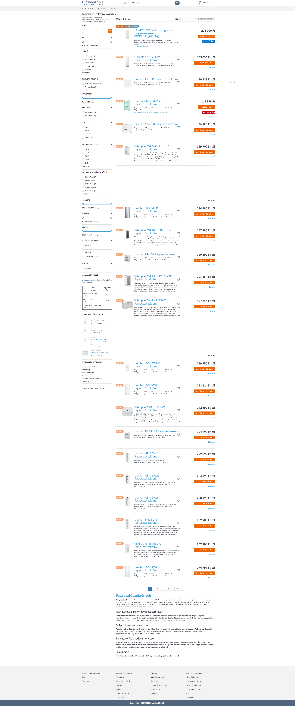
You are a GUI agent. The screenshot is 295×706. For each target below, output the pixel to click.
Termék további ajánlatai (141, 46)
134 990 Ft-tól (206, 432)
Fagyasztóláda (98, 17)
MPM (87, 70)
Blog (83, 677)
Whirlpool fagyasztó (101, 19)
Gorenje (87, 66)
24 (177, 588)
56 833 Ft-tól (207, 79)
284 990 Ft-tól (206, 476)
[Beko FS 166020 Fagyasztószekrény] (127, 128)
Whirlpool (88, 59)
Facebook (85, 681)
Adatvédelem (155, 689)
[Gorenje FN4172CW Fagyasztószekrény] (127, 61)
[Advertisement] (226, 47)
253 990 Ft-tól (206, 498)
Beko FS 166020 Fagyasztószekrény (156, 124)
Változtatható (89, 257)
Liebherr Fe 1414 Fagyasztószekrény (156, 431)
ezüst (87, 134)
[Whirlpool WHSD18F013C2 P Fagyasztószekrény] (127, 150)
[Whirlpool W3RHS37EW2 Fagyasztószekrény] (127, 305)
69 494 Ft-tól (207, 124)
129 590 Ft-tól (206, 254)
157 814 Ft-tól (206, 301)
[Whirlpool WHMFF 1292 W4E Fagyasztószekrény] (127, 280)
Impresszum (155, 693)
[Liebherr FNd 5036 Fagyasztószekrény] (127, 524)
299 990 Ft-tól (206, 454)
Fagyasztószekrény (87, 17)
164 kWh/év (89, 191)
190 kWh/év (89, 180)
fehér (87, 127)
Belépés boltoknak (192, 677)
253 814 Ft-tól (206, 385)
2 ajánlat (212, 90)
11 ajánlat (211, 442)
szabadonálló (89, 112)
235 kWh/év (89, 187)
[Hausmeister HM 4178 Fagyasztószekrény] (127, 105)
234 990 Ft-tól (206, 208)
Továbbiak (85, 73)
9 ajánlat (212, 157)
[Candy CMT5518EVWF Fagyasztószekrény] (127, 548)
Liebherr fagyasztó (99, 21)
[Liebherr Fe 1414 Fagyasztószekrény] (127, 436)
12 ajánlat (211, 265)
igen (86, 245)
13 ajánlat (211, 219)
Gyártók (119, 685)
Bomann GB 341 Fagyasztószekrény (156, 79)
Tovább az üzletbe (206, 36)
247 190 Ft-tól (206, 230)
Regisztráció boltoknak (193, 685)
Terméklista (120, 697)
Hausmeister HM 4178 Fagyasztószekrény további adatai (151, 112)
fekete (87, 138)
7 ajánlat (212, 68)
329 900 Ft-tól (206, 146)
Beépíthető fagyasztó (88, 19)
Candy (87, 63)
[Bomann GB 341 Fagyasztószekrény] (127, 83)
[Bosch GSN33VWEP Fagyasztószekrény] (127, 389)
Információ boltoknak (193, 681)
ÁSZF (187, 693)
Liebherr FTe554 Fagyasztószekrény (156, 254)
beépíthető (89, 116)
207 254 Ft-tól (206, 276)
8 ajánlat (212, 135)
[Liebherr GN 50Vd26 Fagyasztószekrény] (127, 458)
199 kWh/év (89, 184)
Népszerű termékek (123, 681)
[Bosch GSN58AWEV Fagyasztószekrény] (127, 571)
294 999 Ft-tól (206, 567)
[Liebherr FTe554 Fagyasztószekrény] (127, 258)
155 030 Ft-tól (206, 57)
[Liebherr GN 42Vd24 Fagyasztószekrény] (127, 502)
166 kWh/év (89, 177)
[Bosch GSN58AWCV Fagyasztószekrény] (127, 367)
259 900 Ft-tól (206, 544)
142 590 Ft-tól (206, 407)
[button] (205, 2)
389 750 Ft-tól (206, 363)
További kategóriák (123, 693)
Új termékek (120, 677)
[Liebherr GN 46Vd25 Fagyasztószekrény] (127, 480)
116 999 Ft (208, 101)
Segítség (154, 681)
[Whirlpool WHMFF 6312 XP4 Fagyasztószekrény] (127, 234)
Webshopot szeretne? (193, 689)
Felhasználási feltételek (159, 685)
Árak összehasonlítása (204, 63)
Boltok (118, 689)
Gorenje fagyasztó (87, 21)
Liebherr (88, 56)
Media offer (190, 697)
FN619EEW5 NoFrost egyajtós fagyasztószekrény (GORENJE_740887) (153, 33)
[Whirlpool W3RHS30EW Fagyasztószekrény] (127, 411)
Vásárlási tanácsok (157, 677)
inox (86, 131)
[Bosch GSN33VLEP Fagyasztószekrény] (127, 212)
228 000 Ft (208, 30)
